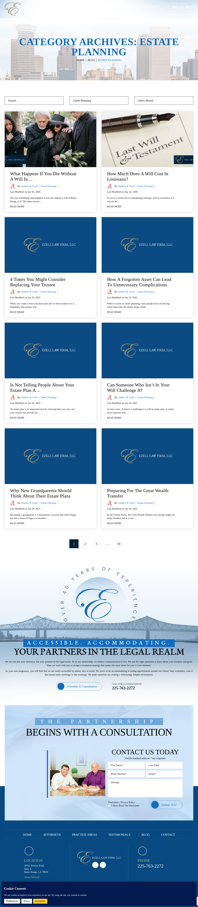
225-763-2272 (146, 7)
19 (118, 544)
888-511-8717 (182, 7)
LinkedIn (95, 865)
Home (86, 14)
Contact (189, 14)
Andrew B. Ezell (29, 186)
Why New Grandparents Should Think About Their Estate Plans (41, 493)
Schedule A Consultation (82, 686)
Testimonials (139, 14)
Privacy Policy (128, 802)
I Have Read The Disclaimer (125, 805)
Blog (155, 14)
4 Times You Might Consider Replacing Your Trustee (38, 282)
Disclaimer (113, 802)
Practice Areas (119, 14)
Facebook (103, 865)
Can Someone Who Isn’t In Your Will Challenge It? (138, 387)
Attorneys (101, 14)
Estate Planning (48, 186)
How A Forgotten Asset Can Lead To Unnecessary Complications (139, 282)
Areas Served (172, 14)
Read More (17, 206)
